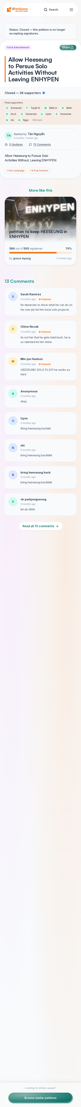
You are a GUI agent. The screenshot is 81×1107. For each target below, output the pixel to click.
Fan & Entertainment (18, 47)
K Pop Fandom (39, 170)
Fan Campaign (15, 170)
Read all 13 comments (41, 526)
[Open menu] (71, 9)
